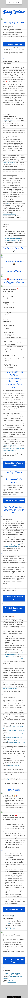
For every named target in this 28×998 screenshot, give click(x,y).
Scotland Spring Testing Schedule (14, 464)
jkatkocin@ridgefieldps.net (13, 973)
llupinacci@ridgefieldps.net (9, 214)
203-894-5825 (10, 980)
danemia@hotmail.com (9, 162)
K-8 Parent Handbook (14, 909)
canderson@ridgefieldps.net (12, 238)
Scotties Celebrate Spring (14, 501)
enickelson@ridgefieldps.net (10, 688)
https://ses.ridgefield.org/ (14, 975)
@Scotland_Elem (11, 982)
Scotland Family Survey (9, 120)
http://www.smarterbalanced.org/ (11, 445)
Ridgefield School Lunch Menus (14, 609)
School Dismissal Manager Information (14, 961)
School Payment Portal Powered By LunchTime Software (14, 654)
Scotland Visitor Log (14, 44)
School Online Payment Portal (14, 598)
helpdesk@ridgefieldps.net (11, 929)
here (8, 203)
